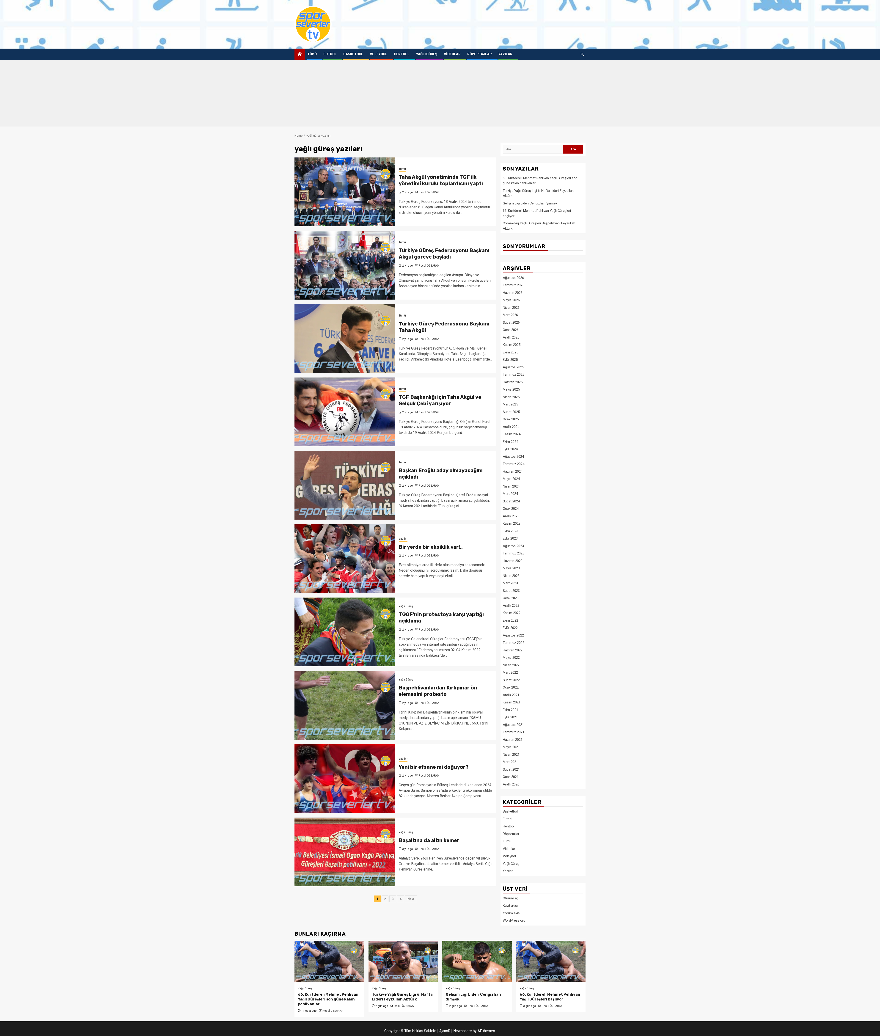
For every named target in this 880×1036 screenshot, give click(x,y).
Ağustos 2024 (513, 457)
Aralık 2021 (511, 695)
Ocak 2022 (511, 687)
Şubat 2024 (511, 501)
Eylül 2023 (510, 538)
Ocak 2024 (511, 509)
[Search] (582, 54)
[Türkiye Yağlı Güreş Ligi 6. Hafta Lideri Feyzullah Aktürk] (403, 961)
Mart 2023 (510, 583)
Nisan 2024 (511, 486)
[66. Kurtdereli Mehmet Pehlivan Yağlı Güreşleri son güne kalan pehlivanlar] (329, 961)
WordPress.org (514, 920)
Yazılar (505, 54)
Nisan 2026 (511, 308)
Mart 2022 (510, 672)
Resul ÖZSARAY (429, 192)
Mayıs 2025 (511, 389)
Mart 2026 (510, 315)
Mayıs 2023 (511, 568)
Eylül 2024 (510, 449)
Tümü (312, 54)
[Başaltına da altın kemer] (344, 852)
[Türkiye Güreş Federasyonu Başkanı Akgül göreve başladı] (344, 265)
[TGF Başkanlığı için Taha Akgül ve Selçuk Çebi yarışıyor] (344, 411)
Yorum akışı (511, 913)
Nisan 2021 (511, 754)
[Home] (299, 54)
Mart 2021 (510, 762)
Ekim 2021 (510, 710)
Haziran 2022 (512, 650)
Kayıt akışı (510, 906)
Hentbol (402, 54)
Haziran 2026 (512, 293)
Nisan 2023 (511, 576)
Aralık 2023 (511, 516)
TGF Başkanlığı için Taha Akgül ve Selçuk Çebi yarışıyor (440, 400)
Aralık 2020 (511, 784)
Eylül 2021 (510, 717)
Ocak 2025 (511, 419)
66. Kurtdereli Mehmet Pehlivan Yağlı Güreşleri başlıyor (550, 996)
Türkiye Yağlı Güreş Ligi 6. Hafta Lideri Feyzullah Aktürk (402, 996)
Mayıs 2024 (511, 479)
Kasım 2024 (511, 434)
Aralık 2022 (511, 605)
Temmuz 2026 (513, 285)
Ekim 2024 (510, 442)
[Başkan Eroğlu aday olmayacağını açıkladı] (344, 485)
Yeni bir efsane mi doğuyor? (434, 767)
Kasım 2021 (511, 702)
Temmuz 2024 (513, 464)
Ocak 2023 (511, 598)
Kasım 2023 (511, 523)
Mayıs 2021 (511, 747)
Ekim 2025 (510, 352)
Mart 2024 (510, 494)
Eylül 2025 (510, 360)
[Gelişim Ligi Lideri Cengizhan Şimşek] (477, 961)
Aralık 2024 (511, 427)
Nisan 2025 (511, 397)
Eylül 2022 (510, 628)
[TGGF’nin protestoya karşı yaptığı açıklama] (344, 632)
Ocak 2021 (511, 777)
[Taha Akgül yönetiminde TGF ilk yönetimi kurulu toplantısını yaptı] (344, 191)
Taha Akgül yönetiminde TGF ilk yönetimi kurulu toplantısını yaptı (441, 180)
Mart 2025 (510, 404)
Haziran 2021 (512, 740)
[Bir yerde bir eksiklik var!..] (344, 558)
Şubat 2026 (511, 322)
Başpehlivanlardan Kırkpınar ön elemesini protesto (438, 691)
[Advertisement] (440, 94)
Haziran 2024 (512, 471)
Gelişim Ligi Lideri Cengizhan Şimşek (530, 203)
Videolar (452, 54)
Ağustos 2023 (513, 546)
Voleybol (378, 54)
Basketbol (353, 54)
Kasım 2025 (511, 345)
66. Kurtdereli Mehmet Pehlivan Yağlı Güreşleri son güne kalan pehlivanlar (328, 999)
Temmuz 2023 (513, 553)
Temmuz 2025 (513, 374)
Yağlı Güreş (426, 54)
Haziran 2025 (512, 382)
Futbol (330, 54)
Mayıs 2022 (511, 658)
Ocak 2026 (511, 330)
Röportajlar (479, 54)
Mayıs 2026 (511, 300)
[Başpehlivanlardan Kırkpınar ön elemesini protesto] (344, 705)
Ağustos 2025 (513, 367)
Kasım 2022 (511, 613)
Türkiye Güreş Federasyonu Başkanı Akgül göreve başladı (444, 253)
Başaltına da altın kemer (429, 840)
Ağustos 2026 (513, 278)
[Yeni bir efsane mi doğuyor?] (344, 778)
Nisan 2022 (511, 665)
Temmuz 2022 (513, 643)
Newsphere (462, 1031)
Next (410, 899)
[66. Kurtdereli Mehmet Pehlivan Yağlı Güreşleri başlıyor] (551, 961)
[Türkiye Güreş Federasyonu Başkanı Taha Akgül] (344, 338)
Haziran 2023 (512, 561)
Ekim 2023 (510, 531)
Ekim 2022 (510, 620)
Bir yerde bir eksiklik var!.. (431, 547)
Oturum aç (511, 898)
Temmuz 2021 (513, 732)
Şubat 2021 (511, 769)
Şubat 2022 (511, 680)
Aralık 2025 (511, 337)
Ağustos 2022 (513, 635)
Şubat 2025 (511, 412)
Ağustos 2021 (513, 725)
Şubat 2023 (511, 591)
